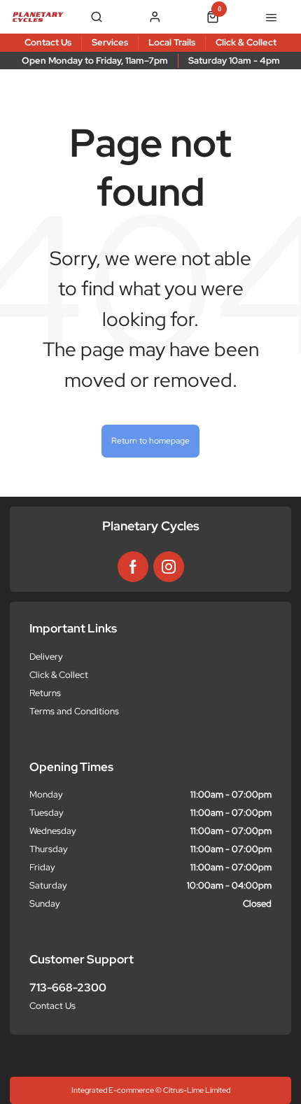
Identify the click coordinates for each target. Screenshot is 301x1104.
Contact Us (52, 1006)
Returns (45, 693)
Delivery (46, 657)
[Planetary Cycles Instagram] (168, 566)
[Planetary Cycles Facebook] (133, 566)
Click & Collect (58, 675)
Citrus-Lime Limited (196, 1090)
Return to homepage (150, 440)
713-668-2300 (67, 987)
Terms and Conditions (74, 711)
